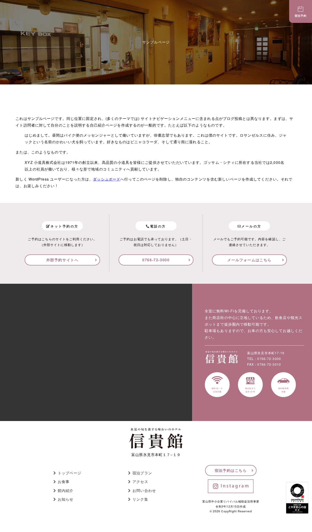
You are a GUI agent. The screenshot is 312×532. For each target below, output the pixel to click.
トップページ (69, 472)
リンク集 (140, 499)
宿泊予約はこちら (231, 470)
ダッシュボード (106, 179)
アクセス (140, 481)
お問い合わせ (144, 490)
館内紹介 (65, 490)
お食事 (63, 481)
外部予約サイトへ (62, 259)
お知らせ (65, 499)
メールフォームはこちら (249, 259)
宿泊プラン (142, 472)
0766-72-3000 (155, 259)
